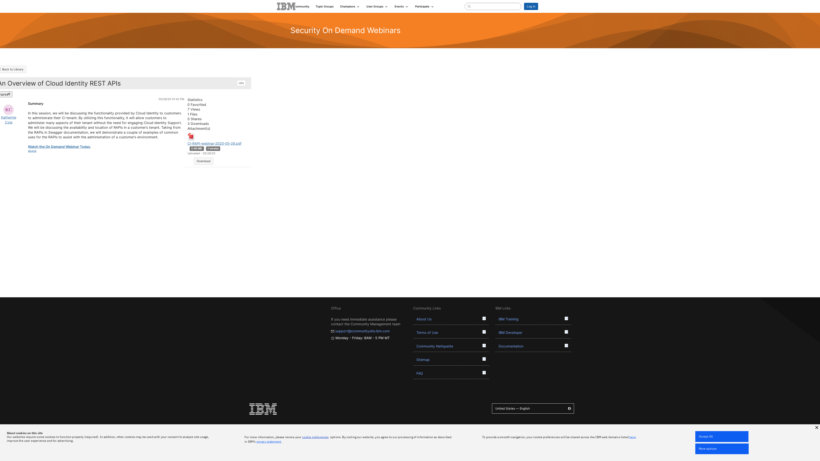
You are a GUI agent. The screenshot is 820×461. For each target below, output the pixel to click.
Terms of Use (427, 332)
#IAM (32, 151)
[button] (350, 6)
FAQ (419, 373)
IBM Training (508, 319)
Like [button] (241, 83)
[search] (469, 6)
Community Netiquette (434, 346)
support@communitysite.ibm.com (362, 331)
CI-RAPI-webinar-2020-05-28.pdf (214, 143)
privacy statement (268, 441)
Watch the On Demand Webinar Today (59, 146)
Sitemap (423, 359)
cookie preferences (315, 437)
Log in (531, 6)
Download (204, 161)
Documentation (511, 346)
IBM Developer (510, 332)
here (632, 437)
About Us (424, 319)
